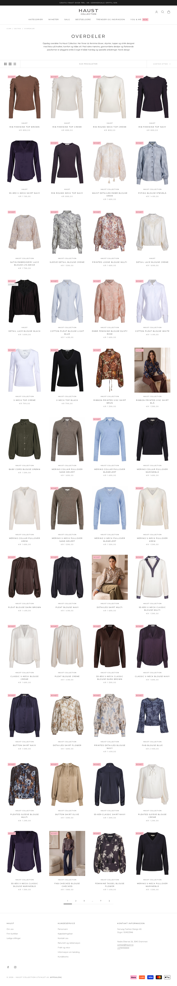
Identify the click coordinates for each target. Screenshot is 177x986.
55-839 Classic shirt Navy (110, 814)
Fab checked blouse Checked (67, 884)
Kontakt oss (63, 938)
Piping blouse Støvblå (152, 193)
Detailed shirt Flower (67, 745)
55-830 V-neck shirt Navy (24, 193)
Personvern (63, 929)
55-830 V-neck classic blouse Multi (152, 608)
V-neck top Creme (25, 400)
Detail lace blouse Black (25, 331)
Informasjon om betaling (69, 952)
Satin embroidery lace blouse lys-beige (24, 263)
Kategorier (36, 20)
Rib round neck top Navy (67, 193)
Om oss (10, 929)
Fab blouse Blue (152, 745)
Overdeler (29, 28)
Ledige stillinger (14, 938)
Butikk (18, 28)
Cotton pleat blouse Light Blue (67, 332)
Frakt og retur (64, 947)
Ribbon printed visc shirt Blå (152, 401)
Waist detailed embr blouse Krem (109, 194)
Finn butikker (12, 933)
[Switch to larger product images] (5, 64)
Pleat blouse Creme (67, 676)
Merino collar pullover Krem (24, 539)
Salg (67, 20)
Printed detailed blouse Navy (110, 746)
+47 (118, 948)
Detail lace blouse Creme (152, 262)
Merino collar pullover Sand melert (67, 470)
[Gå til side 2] (109, 901)
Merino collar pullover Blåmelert (109, 470)
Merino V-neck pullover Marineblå (152, 884)
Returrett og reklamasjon (69, 943)
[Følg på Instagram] (15, 967)
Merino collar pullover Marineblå (152, 470)
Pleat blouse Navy (67, 607)
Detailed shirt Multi (110, 607)
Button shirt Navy (24, 745)
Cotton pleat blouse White (152, 331)
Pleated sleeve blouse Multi (24, 815)
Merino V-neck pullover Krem (152, 539)
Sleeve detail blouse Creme (67, 262)
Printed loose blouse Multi (109, 262)
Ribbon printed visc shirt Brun (109, 401)
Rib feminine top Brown (25, 127)
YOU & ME (139, 19)
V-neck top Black (67, 400)
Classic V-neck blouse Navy (152, 676)
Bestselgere (83, 20)
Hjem (9, 28)
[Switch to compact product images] (15, 64)
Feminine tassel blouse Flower (110, 884)
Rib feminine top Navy (152, 127)
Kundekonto (63, 956)
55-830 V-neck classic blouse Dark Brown (109, 677)
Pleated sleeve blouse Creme (152, 815)
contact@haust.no (125, 944)
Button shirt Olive (67, 814)
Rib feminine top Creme (67, 127)
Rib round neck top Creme (110, 127)
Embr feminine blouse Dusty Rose (110, 332)
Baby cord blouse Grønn (24, 469)
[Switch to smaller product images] (10, 64)
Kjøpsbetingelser (65, 933)
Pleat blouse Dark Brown (24, 607)
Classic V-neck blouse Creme (25, 677)
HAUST (25, 123)
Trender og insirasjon (110, 20)
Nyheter (54, 20)
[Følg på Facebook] (8, 967)
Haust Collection (110, 189)
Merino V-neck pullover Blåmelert (109, 539)
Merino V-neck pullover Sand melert (67, 539)
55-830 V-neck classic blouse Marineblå (24, 884)
